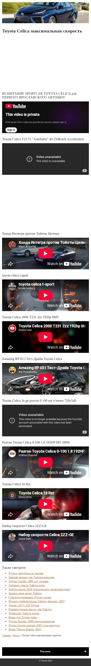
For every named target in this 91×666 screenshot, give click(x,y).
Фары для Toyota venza (22, 617)
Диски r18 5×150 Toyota (23, 605)
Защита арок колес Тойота (25, 593)
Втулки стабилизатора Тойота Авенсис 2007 (36, 601)
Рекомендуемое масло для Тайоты (30, 609)
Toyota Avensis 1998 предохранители (31, 621)
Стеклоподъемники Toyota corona (29, 597)
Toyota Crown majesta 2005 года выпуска (34, 625)
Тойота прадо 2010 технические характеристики (39, 589)
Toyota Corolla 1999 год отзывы (28, 581)
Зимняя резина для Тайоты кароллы (31, 577)
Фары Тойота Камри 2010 (24, 629)
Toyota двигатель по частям (25, 573)
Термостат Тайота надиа (23, 613)
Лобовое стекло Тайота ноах (26, 585)
